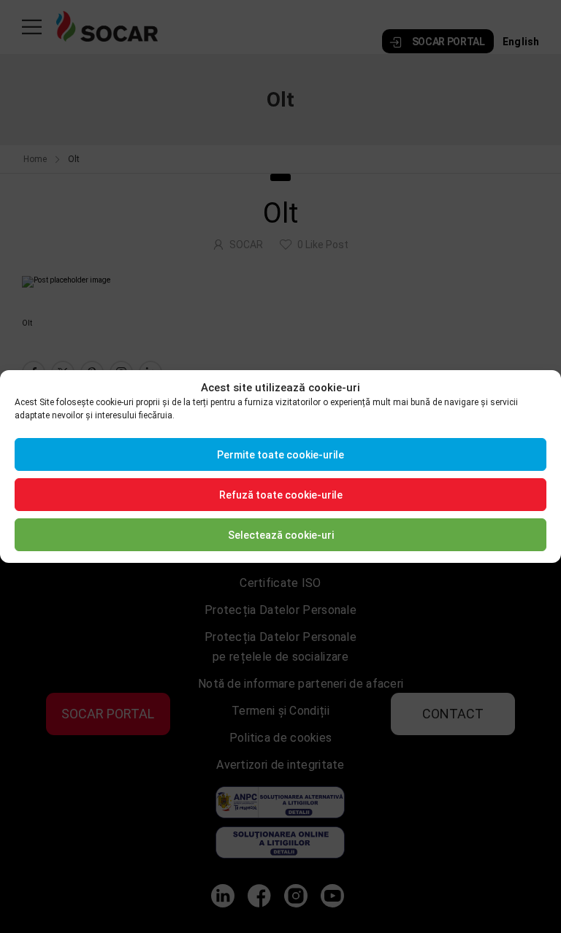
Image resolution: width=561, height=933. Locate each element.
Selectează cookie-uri (281, 535)
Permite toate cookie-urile (280, 455)
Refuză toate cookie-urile (281, 495)
